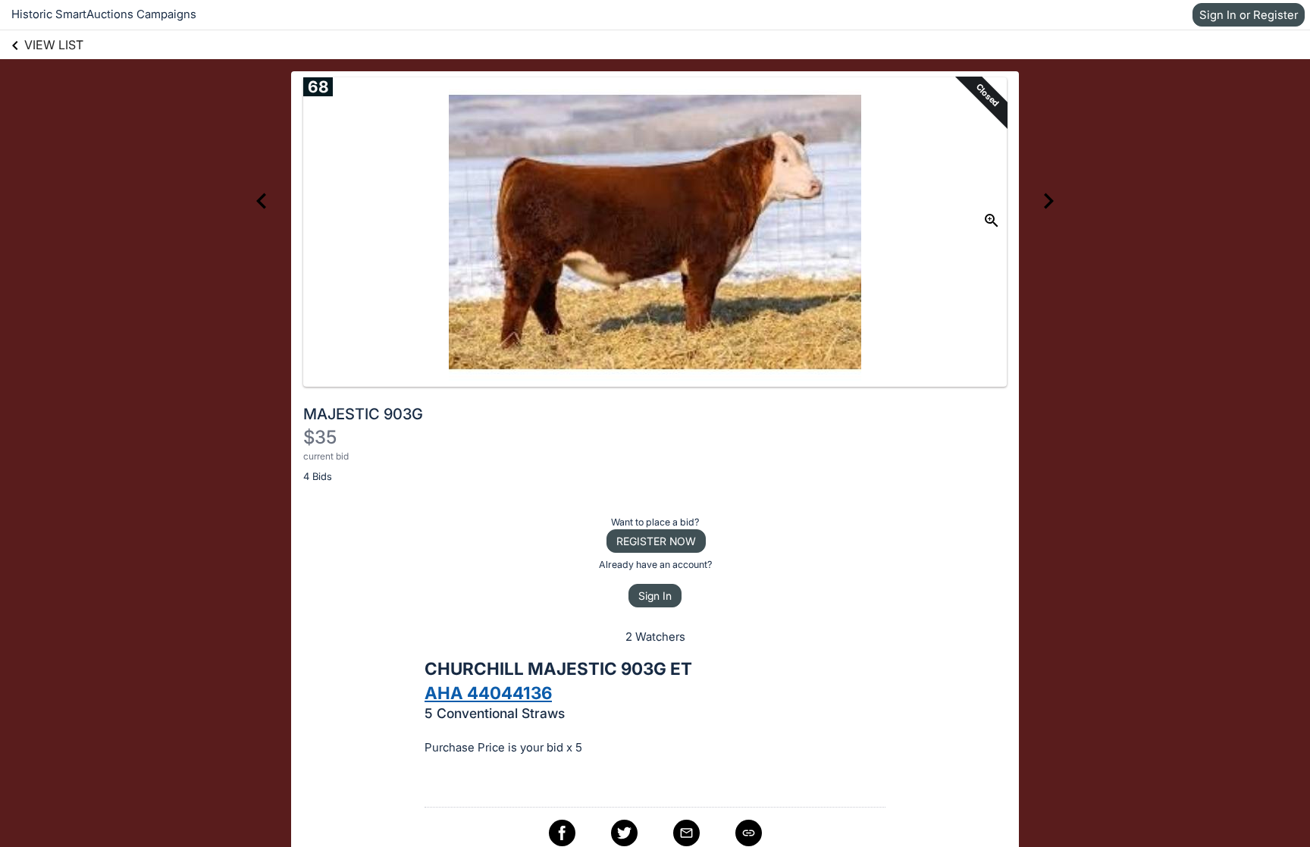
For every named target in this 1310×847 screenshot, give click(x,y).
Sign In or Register (1248, 15)
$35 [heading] (320, 437)
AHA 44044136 (488, 692)
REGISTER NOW (656, 541)
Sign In (655, 595)
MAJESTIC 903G (363, 414)
